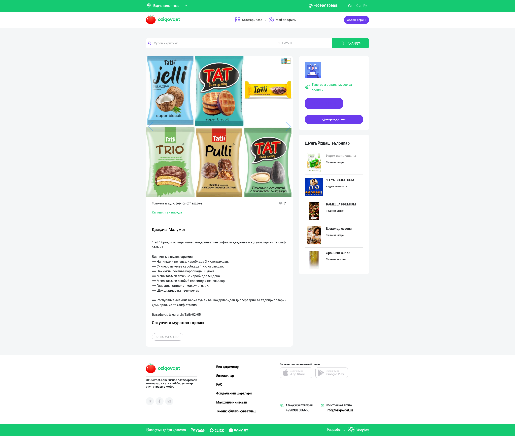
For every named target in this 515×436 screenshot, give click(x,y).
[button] (286, 61)
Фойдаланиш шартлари (234, 393)
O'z (358, 6)
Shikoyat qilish (167, 336)
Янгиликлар (225, 376)
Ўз (350, 6)
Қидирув (354, 43)
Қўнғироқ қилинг (334, 119)
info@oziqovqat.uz (340, 410)
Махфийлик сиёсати (231, 402)
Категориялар (252, 20)
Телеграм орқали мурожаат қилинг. (333, 87)
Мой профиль (286, 20)
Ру (365, 6)
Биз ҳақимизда (228, 367)
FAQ (219, 384)
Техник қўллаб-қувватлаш (236, 411)
